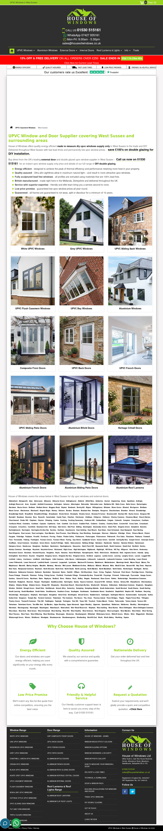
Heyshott (35, 549)
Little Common (58, 559)
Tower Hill (83, 601)
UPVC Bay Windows (81, 308)
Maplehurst (13, 565)
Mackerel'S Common (86, 562)
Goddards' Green (89, 540)
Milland (98, 565)
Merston (58, 565)
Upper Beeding (59, 604)
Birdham (143, 507)
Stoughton (53, 595)
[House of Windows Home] (12, 51)
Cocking (63, 520)
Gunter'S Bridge (57, 543)
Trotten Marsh (101, 601)
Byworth (41, 517)
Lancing (117, 556)
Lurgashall (63, 562)
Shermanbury (146, 582)
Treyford (92, 601)
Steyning (147, 591)
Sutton (150, 595)
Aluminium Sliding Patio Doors (81, 487)
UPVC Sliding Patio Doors (33, 427)
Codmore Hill (90, 520)
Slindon (12, 588)
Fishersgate (90, 536)
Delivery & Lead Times (95, 772)
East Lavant (25, 533)
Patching (148, 572)
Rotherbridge (123, 578)
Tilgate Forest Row (133, 598)
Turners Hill (141, 601)
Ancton (107, 501)
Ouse (95, 572)
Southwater (84, 591)
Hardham (45, 546)
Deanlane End (42, 527)
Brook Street (64, 514)
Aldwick (81, 501)
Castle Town (61, 517)
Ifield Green (104, 553)
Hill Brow (108, 549)
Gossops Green (147, 540)
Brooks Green (84, 514)
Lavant (137, 556)
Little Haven (69, 559)
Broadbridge (141, 510)
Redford (56, 578)
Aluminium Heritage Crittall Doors (63, 775)
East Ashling (81, 530)
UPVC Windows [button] (25, 50)
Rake (41, 578)
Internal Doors (87, 50)
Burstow (28, 517)
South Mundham (27, 591)
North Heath (69, 569)
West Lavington (113, 611)
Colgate (110, 520)
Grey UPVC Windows (81, 248)
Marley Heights (32, 565)
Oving (101, 572)
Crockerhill (123, 523)
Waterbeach (54, 608)
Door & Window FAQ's (94, 783)
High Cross (68, 549)
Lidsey (19, 559)
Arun (27, 504)
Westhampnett (80, 614)
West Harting (56, 611)
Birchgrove (134, 507)
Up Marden (48, 604)
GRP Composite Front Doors (60, 736)
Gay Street (77, 540)
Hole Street (133, 549)
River (62, 578)
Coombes (26, 523)
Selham (109, 582)
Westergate (60, 614)
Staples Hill (129, 591)
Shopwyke (55, 585)
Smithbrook (50, 588)
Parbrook (116, 572)
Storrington (43, 595)
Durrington (26, 530)
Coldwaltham (101, 520)
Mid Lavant (67, 565)
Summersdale (131, 595)
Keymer (32, 556)
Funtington (35, 540)
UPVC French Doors (130, 368)
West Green (31, 611)
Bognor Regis (45, 510)
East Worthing (85, 533)
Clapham (33, 520)
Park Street (125, 572)
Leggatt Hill (146, 556)
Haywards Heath (101, 546)
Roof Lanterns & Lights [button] (108, 50)
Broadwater (53, 514)
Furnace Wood (58, 540)
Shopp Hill (46, 585)
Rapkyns (47, 578)
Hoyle (57, 553)
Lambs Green (107, 556)
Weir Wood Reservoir (79, 608)
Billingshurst (97, 507)
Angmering (115, 501)
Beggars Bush (54, 507)
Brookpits (74, 514)
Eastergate (96, 533)
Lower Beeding (129, 559)
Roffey (80, 578)
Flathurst (138, 536)
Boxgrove (104, 510)
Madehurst (99, 562)
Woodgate (44, 617)
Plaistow (33, 575)
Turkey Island (130, 601)
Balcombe (85, 504)
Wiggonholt (140, 614)
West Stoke (136, 611)
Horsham (27, 553)
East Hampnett (126, 530)
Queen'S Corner (22, 578)
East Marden (50, 533)
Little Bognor (46, 559)
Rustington (45, 582)
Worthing (118, 617)
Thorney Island (99, 598)
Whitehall (91, 614)
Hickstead (58, 549)
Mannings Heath (122, 562)
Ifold (121, 553)
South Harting (145, 588)
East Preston (61, 533)
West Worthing (48, 614)
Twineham (13, 604)
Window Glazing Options (96, 747)
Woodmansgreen (68, 617)
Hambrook (108, 543)
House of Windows (93, 736)
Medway (50, 565)
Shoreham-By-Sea (82, 585)
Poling (40, 575)
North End (59, 569)
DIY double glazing (105, 163)
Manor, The (145, 562)
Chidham (88, 517)
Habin (67, 543)
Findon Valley (68, 536)
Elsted (147, 533)
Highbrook (91, 549)
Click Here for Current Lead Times (81, 62)
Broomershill (112, 514)
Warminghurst (143, 604)
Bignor (88, 507)
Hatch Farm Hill (88, 546)
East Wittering (72, 533)
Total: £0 (150, 2)
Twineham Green (24, 604)
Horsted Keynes (39, 553)
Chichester (79, 517)
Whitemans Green (103, 614)
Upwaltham (106, 604)
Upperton (96, 604)
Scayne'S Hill (100, 582)
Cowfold (65, 523)
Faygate (12, 536)
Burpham (20, 517)
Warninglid (34, 608)
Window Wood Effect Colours (98, 742)
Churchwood (14, 520)
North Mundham (105, 569)
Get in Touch (90, 808)
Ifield (96, 553)
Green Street (45, 543)
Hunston (64, 553)
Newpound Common (26, 569)
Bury (35, 517)
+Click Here (135, 709)
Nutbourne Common (26, 572)
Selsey (116, 582)
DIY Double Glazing (93, 802)
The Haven (78, 598)
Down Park (112, 527)
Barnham (12, 507)
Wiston (27, 617)
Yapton (126, 617)
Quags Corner (145, 575)
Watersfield (65, 608)
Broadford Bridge (40, 514)
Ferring (52, 536)
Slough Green (29, 588)
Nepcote (148, 565)
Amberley (99, 501)
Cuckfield (31, 527)
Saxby (76, 582)
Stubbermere (95, 595)
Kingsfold (40, 556)
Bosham (76, 510)
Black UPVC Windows (19, 770)
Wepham (92, 608)
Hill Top (117, 549)
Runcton (30, 582)
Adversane (38, 501)
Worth (100, 617)
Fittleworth (111, 536)
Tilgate (121, 598)
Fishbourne (79, 536)
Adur (31, 501)
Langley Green (127, 556)
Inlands (140, 553)
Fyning (68, 540)
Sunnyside (142, 595)
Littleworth (92, 559)
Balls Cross (120, 504)
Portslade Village (71, 575)
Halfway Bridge (88, 543)
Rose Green (105, 578)
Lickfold (12, 559)
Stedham (138, 591)
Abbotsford (13, 501)
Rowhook (12, 582)
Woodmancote (55, 617)
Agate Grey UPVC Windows (22, 775)
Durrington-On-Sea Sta (40, 530)
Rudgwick (21, 582)
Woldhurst (35, 617)
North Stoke (117, 569)
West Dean (13, 611)
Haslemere (54, 546)
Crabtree (94, 523)
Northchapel (128, 569)
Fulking (26, 540)
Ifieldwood (114, 553)
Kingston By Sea (65, 556)
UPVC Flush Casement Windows (32, 308)
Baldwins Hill (109, 504)
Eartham (61, 530)
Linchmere (27, 559)
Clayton (41, 520)
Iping (147, 553)
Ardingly (139, 501)
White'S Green (117, 614)
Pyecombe (135, 575)
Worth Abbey (109, 617)
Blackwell (34, 510)
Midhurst (91, 565)
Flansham (130, 536)
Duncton (143, 527)
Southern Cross (63, 591)
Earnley (53, 530)
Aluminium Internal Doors (59, 781)
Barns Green (22, 507)
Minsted (106, 565)
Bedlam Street (41, 507)
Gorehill (112, 540)
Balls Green (130, 504)
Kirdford (90, 556)
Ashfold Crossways (45, 504)
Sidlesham (113, 585)
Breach (132, 510)
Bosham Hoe (86, 510)
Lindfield (36, 559)
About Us (89, 814)
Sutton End (13, 598)
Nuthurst (38, 572)
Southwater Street (97, 591)
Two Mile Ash (38, 604)
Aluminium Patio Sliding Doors (61, 770)
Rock (74, 578)
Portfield (60, 575)
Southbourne (51, 591)
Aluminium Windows (47, 50)
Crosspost (13, 527)
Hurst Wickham (75, 553)
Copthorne (51, 523)
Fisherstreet (101, 536)
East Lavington (37, 533)
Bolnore (62, 510)
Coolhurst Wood (15, 523)
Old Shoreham (86, 572)
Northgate (138, 569)
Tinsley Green (14, 601)
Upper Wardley (86, 604)
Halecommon (76, 543)
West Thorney (14, 614)
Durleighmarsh (14, 530)
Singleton (139, 585)
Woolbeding (81, 617)
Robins (68, 578)
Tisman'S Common (28, 601)
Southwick (110, 591)
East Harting (138, 530)
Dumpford (135, 527)
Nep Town (140, 565)
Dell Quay (53, 527)
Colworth (118, 520)
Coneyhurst (135, 520)
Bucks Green (134, 514)
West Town (25, 614)
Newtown (38, 569)
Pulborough (124, 575)
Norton (145, 569)
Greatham (34, 543)
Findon (59, 536)
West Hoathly (76, 611)
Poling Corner (49, 575)
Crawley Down (112, 523)
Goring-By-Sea (122, 540)
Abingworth (23, 501)
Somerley (71, 588)
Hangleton (36, 546)
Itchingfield (13, 556)
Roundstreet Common (137, 578)
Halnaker (98, 543)
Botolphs (95, 510)
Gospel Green (134, 540)
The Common (67, 598)
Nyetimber (47, 572)
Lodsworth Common (114, 559)
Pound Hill (98, 575)
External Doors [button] (68, 50)
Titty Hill (40, 601)
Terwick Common (44, 598)
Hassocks (77, 546)
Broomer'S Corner (98, 514)
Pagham (108, 572)
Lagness (97, 556)
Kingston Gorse (79, 556)
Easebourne (70, 530)
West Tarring (147, 611)
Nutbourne (13, 572)
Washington (44, 608)
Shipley (12, 585)
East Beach (92, 530)
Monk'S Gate (120, 565)
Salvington (68, 582)
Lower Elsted (142, 559)
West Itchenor (87, 611)
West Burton (113, 608)
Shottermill (95, 585)
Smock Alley (61, 588)
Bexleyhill (81, 507)
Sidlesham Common (127, 585)
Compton (126, 520)
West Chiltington (125, 608)
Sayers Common (86, 582)
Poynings (107, 575)
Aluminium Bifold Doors (81, 427)
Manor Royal (135, 562)
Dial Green (62, 527)
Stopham (34, 595)
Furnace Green (46, 540)
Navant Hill (130, 565)
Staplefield (119, 591)
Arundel (33, 504)
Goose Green (102, 540)
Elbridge (121, 533)
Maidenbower (110, 562)
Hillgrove (124, 549)
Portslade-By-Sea (86, 575)
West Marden (125, 611)
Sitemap (36, 828)
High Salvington (80, 549)
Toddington (49, 601)
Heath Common (115, 546)
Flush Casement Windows (21, 787)
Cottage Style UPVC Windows (23, 798)
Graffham (12, 543)
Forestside (18, 540)
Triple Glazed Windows (20, 815)
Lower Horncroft (30, 562)
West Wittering (36, 614)
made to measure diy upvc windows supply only (83, 146)
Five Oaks (121, 536)
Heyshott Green (47, 549)
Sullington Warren (117, 595)
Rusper (37, 582)
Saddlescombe (57, 582)
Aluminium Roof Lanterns (130, 487)
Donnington (87, 527)
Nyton (63, 572)
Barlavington (142, 504)
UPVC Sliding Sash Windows (130, 248)
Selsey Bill (124, 582)
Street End (62, 595)
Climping (48, 520)
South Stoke (40, 591)
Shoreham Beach (67, 585)
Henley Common (15, 549)
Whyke (126, 614)
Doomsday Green (100, 527)
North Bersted (48, 569)
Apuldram (131, 501)
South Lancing (14, 591)
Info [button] (126, 50)
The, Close (88, 598)
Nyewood (56, 572)
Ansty (123, 501)
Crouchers (22, 527)
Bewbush (71, 507)
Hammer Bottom (127, 543)
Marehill (22, 565)
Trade (136, 50)
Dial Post (71, 527)
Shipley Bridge (22, 585)
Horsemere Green (16, 553)
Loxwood (53, 562)
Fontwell (146, 536)
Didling (79, 527)
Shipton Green (34, 585)
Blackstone (25, 510)
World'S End (92, 617)
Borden (69, 510)
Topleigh (58, 601)
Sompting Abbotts (92, 588)
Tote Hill (75, 601)
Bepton (64, 507)
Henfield (135, 546)
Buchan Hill (122, 514)
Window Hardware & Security (98, 753)
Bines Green (116, 507)
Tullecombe (119, 601)
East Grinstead (113, 530)
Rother (113, 578)
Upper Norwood (73, 604)
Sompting (79, 588)
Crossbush (143, 523)
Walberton (115, 604)
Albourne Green (58, 501)
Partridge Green (138, 572)
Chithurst (106, 517)
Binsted (126, 507)
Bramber (124, 510)
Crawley (102, 523)
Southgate (75, 591)
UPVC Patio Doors (55, 753)
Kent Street (23, 556)
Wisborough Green (16, 617)
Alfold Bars (89, 501)
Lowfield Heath (43, 562)
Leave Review (91, 819)
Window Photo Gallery (95, 758)
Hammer (116, 543)
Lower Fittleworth (15, 562)
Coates (56, 520)
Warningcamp (23, 608)
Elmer (128, 533)
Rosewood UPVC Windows (21, 747)
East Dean (102, 530)
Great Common (23, 543)
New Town (13, 569)
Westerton (70, 614)
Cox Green (73, 523)
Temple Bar (32, 598)
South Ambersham (107, 588)
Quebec (12, 578)
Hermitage (27, 549)
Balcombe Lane (96, 504)
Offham (76, 572)
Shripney (104, 585)
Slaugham (148, 585)
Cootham (34, 523)
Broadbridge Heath (16, 514)
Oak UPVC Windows (18, 742)
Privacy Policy (27, 828)
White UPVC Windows (33, 248)
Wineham (149, 614)
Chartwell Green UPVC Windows (24, 758)
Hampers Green (15, 546)
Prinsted (115, 575)
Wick (133, 614)
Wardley (133, 604)
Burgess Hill (145, 514)
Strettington (72, 595)
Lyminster (72, 562)
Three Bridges (111, 598)
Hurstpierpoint (87, 553)
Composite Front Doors (33, 368)
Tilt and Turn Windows (20, 809)
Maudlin (43, 565)
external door (48, 159)
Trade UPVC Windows (94, 797)
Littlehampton (81, 559)
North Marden (92, 569)
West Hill (66, 611)
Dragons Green (124, 527)
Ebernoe (105, 533)
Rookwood (95, 578)
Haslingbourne (65, 546)
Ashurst (66, 504)
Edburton (113, 533)
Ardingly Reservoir (16, 504)
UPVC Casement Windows (25, 128)
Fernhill (36, 536)
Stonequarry (24, 595)
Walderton (125, 604)
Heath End (127, 546)
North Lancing (80, 569)
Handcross (27, 546)
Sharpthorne (135, 582)
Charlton (70, 517)
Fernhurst (44, 536)
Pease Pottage (14, 575)
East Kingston (14, 533)
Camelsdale (50, 517)
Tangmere (22, 598)
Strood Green (83, 595)
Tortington (67, 601)
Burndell (12, 517)
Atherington (75, 504)
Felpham (28, 536)
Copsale (43, 523)
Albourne (47, 501)
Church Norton (144, 517)
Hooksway (143, 549)
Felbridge (20, 536)
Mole (112, 565)
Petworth (25, 575)
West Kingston (100, 611)
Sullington (105, 595)
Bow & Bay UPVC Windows (21, 792)
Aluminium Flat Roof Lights (59, 801)
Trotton (111, 601)
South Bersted (121, 588)
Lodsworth (101, 559)
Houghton (50, 553)
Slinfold (19, 588)
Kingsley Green (51, 556)
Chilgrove (97, 517)
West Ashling (102, 608)
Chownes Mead (132, 517)
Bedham (32, 507)
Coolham (145, 520)
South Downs (133, 588)
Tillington (145, 598)
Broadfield (29, 514)
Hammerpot (139, 543)
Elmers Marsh (137, 533)
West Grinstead (44, 611)
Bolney (54, 510)
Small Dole (40, 588)
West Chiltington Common (143, 608)
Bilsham (107, 507)
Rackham (33, 578)
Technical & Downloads (95, 778)
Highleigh (100, 549)
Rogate (87, 578)
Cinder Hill (24, 520)
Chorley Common (117, 517)
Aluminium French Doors (32, 487)
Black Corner (14, 510)
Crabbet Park (84, 523)
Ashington (58, 504)
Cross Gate (133, 523)
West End (22, 611)
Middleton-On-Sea (79, 565)
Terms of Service (14, 828)
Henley (142, 546)
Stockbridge (13, 595)
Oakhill (69, 572)
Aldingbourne (71, 501)
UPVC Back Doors (81, 368)
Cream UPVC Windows (19, 764)
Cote (58, 523)
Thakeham (57, 598)
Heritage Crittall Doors (130, 427)
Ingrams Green (130, 553)
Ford (10, 540)
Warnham (12, 608)
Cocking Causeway (75, 520)
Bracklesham (114, 510)
